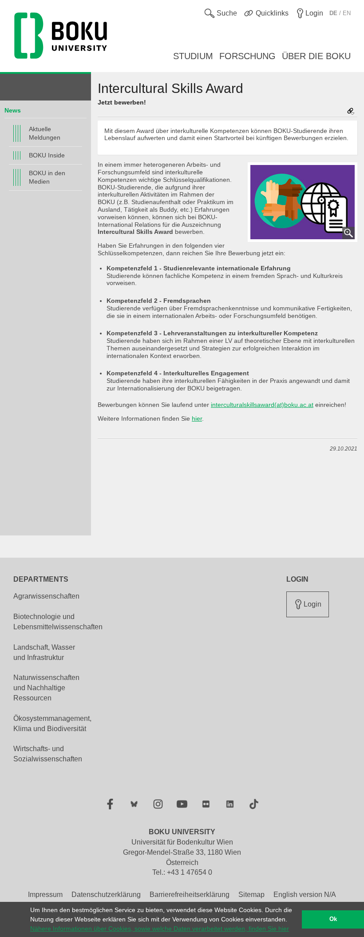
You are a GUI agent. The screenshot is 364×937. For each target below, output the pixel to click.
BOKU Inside (47, 155)
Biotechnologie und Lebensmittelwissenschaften (58, 622)
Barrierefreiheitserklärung (189, 894)
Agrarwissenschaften (46, 596)
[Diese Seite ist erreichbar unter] (350, 112)
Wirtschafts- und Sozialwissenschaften (47, 754)
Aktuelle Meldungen (44, 133)
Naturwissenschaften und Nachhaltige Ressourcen (46, 688)
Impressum (45, 894)
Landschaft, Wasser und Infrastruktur (44, 652)
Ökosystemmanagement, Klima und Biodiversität (52, 723)
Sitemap (251, 894)
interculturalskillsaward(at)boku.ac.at (262, 404)
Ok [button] (333, 919)
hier (197, 418)
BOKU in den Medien (47, 177)
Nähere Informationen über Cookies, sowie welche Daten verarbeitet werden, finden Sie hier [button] (159, 928)
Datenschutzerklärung (106, 894)
